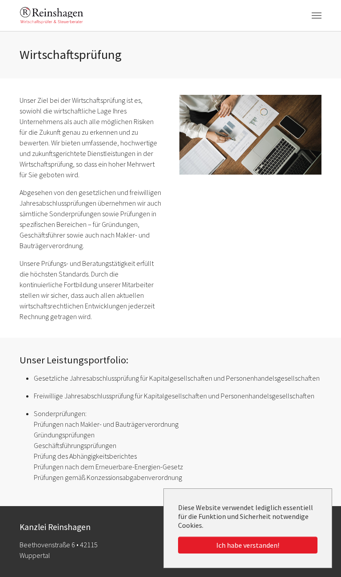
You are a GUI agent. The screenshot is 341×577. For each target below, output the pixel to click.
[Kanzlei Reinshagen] (51, 15)
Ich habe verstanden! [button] (247, 545)
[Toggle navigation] (316, 15)
